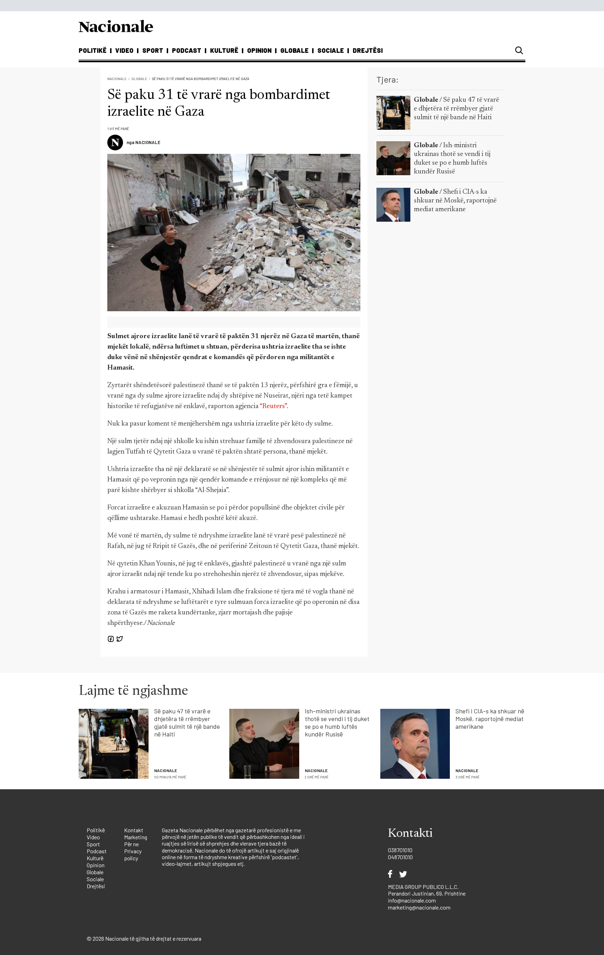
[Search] (519, 50)
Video (124, 50)
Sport (152, 50)
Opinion (259, 50)
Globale (294, 50)
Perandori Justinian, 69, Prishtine (427, 893)
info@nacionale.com (412, 900)
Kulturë (224, 50)
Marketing (135, 837)
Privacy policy (133, 854)
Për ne (131, 844)
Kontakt (133, 830)
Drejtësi (368, 50)
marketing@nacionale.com (419, 907)
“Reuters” (273, 406)
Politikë (93, 50)
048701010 (400, 857)
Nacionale (117, 79)
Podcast (186, 50)
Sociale (330, 50)
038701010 (400, 850)
